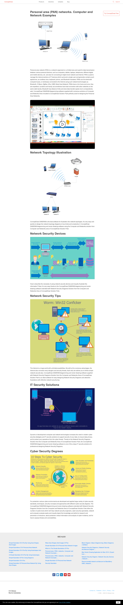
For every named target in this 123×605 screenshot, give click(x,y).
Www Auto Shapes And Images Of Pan (56, 543)
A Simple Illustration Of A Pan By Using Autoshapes (24, 555)
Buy (68, 2)
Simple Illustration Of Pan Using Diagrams (21, 558)
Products (41, 2)
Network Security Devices (48, 233)
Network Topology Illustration (50, 152)
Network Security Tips (45, 296)
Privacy (109, 590)
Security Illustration (50, 563)
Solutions (51, 2)
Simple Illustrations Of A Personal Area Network (23, 547)
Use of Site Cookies (64, 602)
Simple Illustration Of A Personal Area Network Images (61, 545)
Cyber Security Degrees (46, 451)
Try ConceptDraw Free (111, 13)
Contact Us (92, 590)
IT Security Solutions (44, 385)
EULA (104, 590)
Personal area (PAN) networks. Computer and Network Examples (61, 13)
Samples (60, 2)
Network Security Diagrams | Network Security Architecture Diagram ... (95, 548)
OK (118, 602)
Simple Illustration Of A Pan (17, 560)
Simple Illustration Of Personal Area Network (58, 560)
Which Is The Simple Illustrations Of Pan (57, 548)
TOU (113, 590)
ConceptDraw (8, 2)
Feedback (98, 590)
